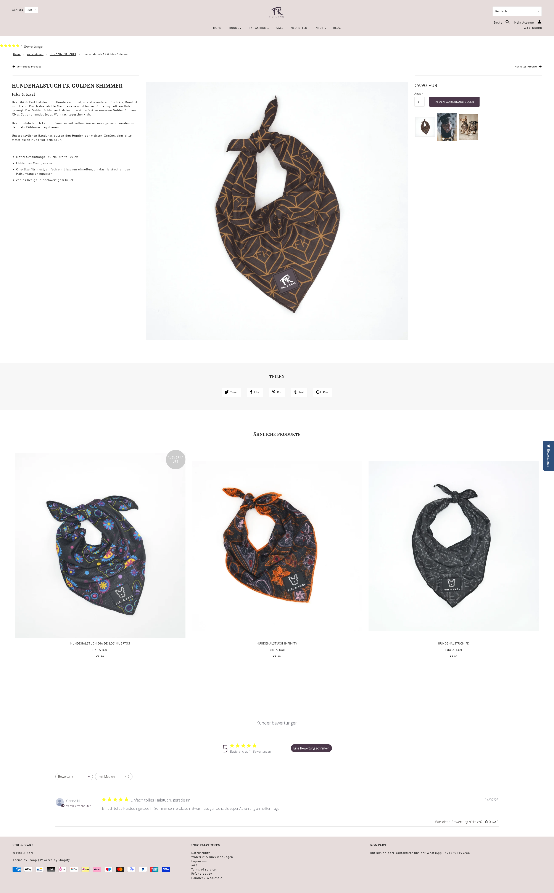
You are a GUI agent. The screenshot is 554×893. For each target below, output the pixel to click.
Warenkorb (533, 28)
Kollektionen (35, 54)
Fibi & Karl (23, 94)
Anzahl (419, 94)
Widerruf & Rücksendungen (212, 857)
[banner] (277, 12)
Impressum (199, 861)
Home (17, 54)
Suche (499, 22)
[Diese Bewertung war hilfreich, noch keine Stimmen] (486, 821)
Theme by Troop (25, 860)
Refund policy (201, 873)
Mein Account (525, 22)
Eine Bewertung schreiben (311, 748)
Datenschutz (200, 853)
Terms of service (203, 869)
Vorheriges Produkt (28, 66)
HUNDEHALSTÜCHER (63, 54)
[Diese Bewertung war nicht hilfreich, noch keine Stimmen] (494, 821)
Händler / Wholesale (206, 878)
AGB (194, 865)
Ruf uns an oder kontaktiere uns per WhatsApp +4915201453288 (420, 853)
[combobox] (74, 776)
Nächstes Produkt (526, 66)
